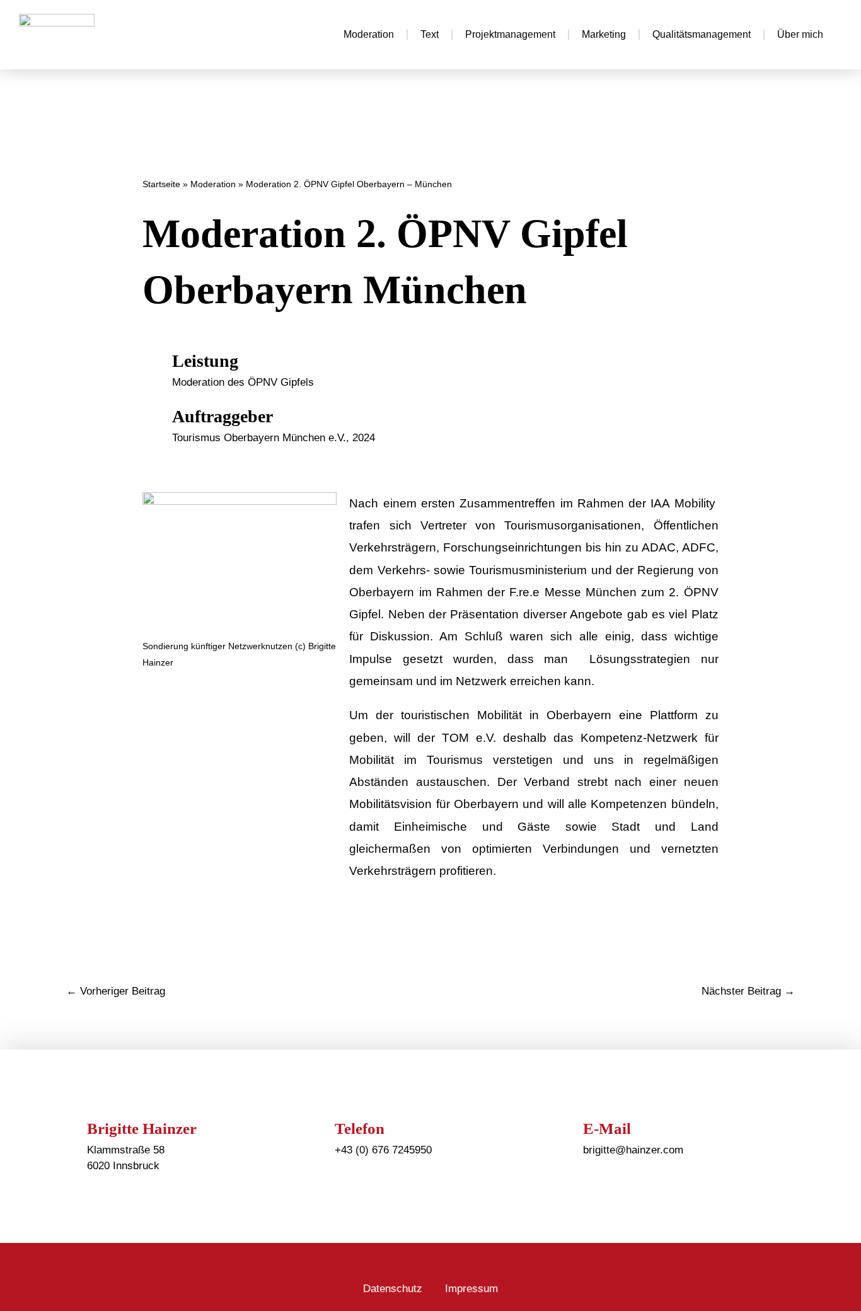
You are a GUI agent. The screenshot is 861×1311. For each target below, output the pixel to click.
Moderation (369, 34)
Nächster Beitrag (748, 991)
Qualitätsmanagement (701, 34)
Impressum (471, 1289)
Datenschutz (392, 1289)
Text (429, 34)
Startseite (161, 184)
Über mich (800, 34)
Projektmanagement (510, 34)
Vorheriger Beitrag (115, 991)
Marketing (604, 34)
